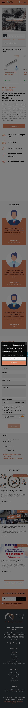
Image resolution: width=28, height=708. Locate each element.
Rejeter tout (14, 359)
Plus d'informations (7, 355)
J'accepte (14, 363)
